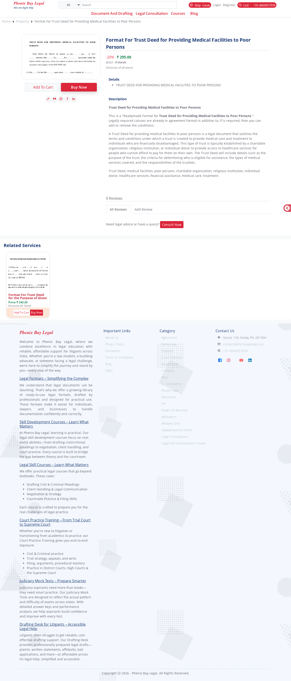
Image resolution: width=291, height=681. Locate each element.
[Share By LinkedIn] (73, 99)
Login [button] (217, 5)
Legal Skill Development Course (183, 443)
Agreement (169, 337)
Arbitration (168, 417)
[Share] (287, 208)
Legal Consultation (152, 13)
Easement (168, 397)
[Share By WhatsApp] (61, 99)
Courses (178, 13)
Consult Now (171, 224)
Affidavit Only (170, 423)
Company (168, 370)
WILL (164, 377)
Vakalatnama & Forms (176, 430)
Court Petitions (172, 357)
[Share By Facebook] (67, 99)
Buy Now (79, 87)
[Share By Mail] (54, 99)
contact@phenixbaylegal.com (243, 344)
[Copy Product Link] (48, 99)
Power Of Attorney (174, 410)
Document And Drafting (112, 13)
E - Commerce (171, 384)
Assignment (169, 364)
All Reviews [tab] (118, 209)
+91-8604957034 (235, 351)
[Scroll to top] (284, 674)
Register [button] (229, 5)
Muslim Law (169, 390)
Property (22, 21)
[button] (36, 312)
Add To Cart (43, 87)
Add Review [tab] (143, 209)
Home (6, 21)
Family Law (168, 344)
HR (163, 403)
